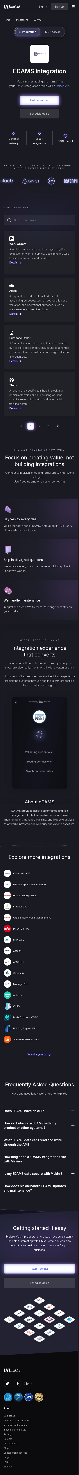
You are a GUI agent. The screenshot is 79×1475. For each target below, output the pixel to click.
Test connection (39, 100)
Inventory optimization (16, 1425)
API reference (11, 1443)
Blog (6, 1448)
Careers (8, 1439)
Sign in (43, 6)
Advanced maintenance (16, 1420)
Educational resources (15, 1452)
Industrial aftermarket (15, 1429)
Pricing (7, 1434)
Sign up (59, 6)
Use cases (9, 1415)
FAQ (6, 1462)
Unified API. (63, 86)
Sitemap (8, 1466)
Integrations (22, 19)
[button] (73, 6)
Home (7, 19)
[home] (12, 7)
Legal (7, 1457)
